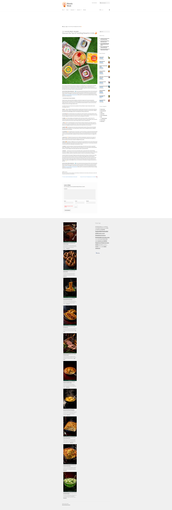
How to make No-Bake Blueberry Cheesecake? (70, 176)
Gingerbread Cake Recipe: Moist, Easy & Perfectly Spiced (104, 39)
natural (99, 241)
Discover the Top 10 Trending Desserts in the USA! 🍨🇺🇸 (88, 177)
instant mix (96, 239)
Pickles (101, 112)
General (66, 26)
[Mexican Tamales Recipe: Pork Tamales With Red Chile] (70, 315)
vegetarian (97, 248)
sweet (102, 246)
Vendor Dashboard (94, 2)
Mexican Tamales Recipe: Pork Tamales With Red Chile (104, 47)
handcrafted (98, 231)
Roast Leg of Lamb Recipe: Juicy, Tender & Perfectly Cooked (105, 49)
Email (76, 201)
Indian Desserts (91, 172)
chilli (105, 226)
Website (87, 201)
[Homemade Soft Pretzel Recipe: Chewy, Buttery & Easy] (70, 260)
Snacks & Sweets (102, 119)
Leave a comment (76, 31)
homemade (98, 237)
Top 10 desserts (72, 173)
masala (96, 240)
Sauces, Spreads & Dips (103, 115)
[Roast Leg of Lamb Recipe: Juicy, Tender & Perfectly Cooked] (70, 343)
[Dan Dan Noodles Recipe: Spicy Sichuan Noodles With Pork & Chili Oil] (70, 288)
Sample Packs (102, 113)
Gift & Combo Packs (103, 110)
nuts (102, 241)
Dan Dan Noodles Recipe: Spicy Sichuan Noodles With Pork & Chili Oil (104, 44)
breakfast (100, 226)
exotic (107, 228)
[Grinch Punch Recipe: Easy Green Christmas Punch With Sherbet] (70, 482)
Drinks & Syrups (102, 109)
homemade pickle (105, 237)
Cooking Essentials (104, 118)
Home (64, 26)
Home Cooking (86, 172)
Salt (101, 244)
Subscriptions (102, 121)
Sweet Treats (68, 173)
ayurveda (97, 226)
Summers (100, 246)
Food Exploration (81, 172)
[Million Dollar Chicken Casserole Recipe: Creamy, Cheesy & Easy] (70, 426)
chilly (107, 226)
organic (105, 241)
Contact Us (78, 9)
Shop (63, 9)
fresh (96, 229)
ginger (100, 229)
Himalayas (103, 235)
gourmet (103, 229)
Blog (67, 9)
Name (65, 201)
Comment (66, 188)
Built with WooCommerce (66, 504)
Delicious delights (71, 172)
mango (101, 239)
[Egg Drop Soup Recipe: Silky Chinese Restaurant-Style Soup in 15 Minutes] (70, 399)
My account (72, 9)
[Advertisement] (86, 18)
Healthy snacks (101, 233)
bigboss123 (71, 31)
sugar (98, 246)
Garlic (98, 229)
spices (105, 244)
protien (99, 244)
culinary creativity (66, 172)
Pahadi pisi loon (105, 242)
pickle (96, 244)
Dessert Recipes (77, 172)
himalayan (98, 235)
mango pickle (104, 239)
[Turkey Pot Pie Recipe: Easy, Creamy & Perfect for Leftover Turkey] (70, 371)
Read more (68, 248)
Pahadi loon (98, 242)
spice (103, 244)
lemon (99, 239)
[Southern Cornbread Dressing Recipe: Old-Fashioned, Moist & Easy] (70, 454)
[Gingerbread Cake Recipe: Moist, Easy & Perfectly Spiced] (70, 232)
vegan (105, 246)
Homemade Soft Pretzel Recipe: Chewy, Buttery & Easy (104, 41)
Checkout (84, 9)
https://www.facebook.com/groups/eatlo (71, 94)
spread (96, 246)
